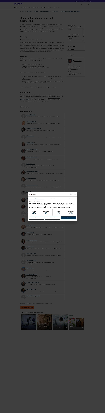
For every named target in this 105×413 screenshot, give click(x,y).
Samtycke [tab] (36, 198)
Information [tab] (52, 197)
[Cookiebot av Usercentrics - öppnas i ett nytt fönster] (71, 194)
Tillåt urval (52, 217)
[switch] (46, 213)
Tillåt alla (68, 217)
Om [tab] (69, 197)
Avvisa (36, 217)
